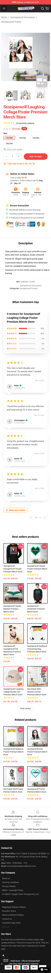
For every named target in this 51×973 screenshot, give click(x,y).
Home (4, 17)
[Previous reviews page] (31, 517)
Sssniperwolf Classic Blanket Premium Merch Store (12, 609)
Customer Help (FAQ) (11, 923)
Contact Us (7, 919)
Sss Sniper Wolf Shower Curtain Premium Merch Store (36, 692)
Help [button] (46, 969)
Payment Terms (9, 911)
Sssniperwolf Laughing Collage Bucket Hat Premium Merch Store (13, 692)
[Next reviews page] (45, 517)
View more (25, 709)
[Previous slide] (5, 57)
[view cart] (47, 8)
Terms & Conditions (10, 882)
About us (6, 878)
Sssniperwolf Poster (11, 22)
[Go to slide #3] (40, 95)
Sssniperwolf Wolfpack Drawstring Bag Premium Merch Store (37, 649)
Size (5, 133)
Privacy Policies (9, 886)
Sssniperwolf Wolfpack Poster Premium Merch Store (13, 752)
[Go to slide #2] (25, 95)
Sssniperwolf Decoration (22, 17)
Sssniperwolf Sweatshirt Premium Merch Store (36, 609)
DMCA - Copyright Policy (12, 890)
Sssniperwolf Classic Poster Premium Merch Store (37, 569)
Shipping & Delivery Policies (14, 907)
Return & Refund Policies (13, 915)
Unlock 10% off (5, 960)
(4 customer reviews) (25, 123)
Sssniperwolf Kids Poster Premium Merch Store (37, 752)
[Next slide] (45, 57)
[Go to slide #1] (11, 95)
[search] (42, 8)
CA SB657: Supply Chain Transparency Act (20, 894)
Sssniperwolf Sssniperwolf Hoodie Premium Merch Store (12, 569)
